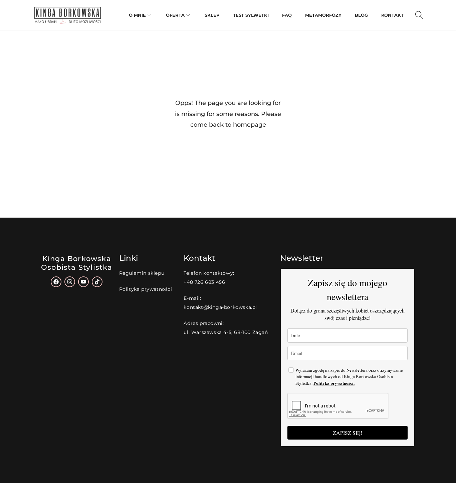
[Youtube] (83, 281)
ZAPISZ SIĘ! (347, 432)
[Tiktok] (97, 281)
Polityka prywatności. (334, 383)
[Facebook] (56, 281)
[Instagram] (69, 281)
